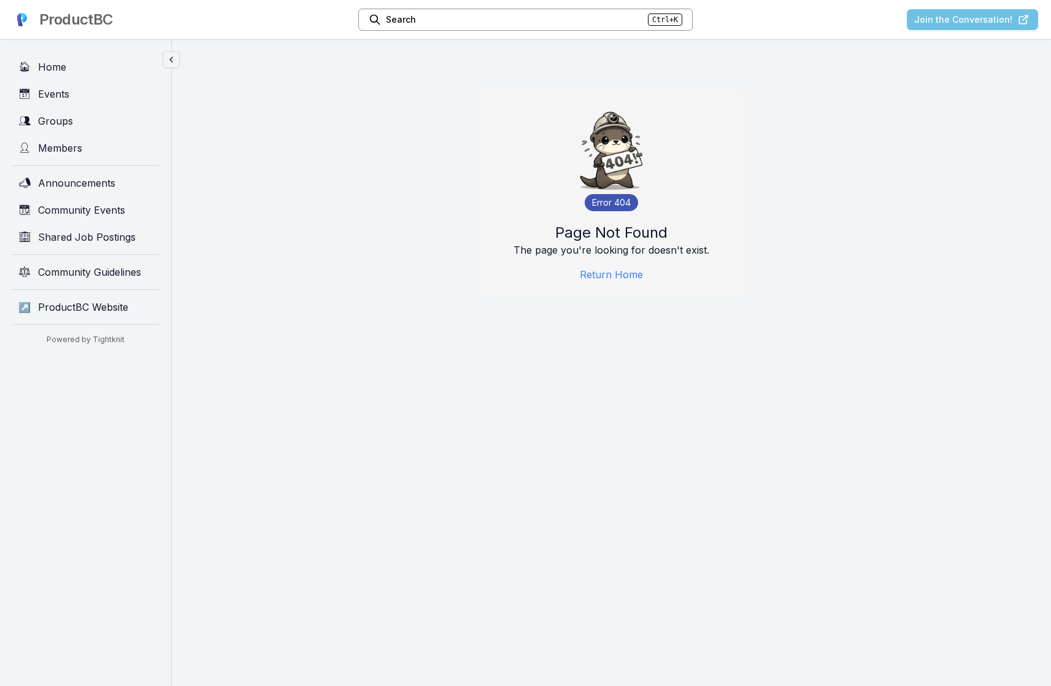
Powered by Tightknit (86, 339)
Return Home (611, 274)
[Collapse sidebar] (171, 59)
